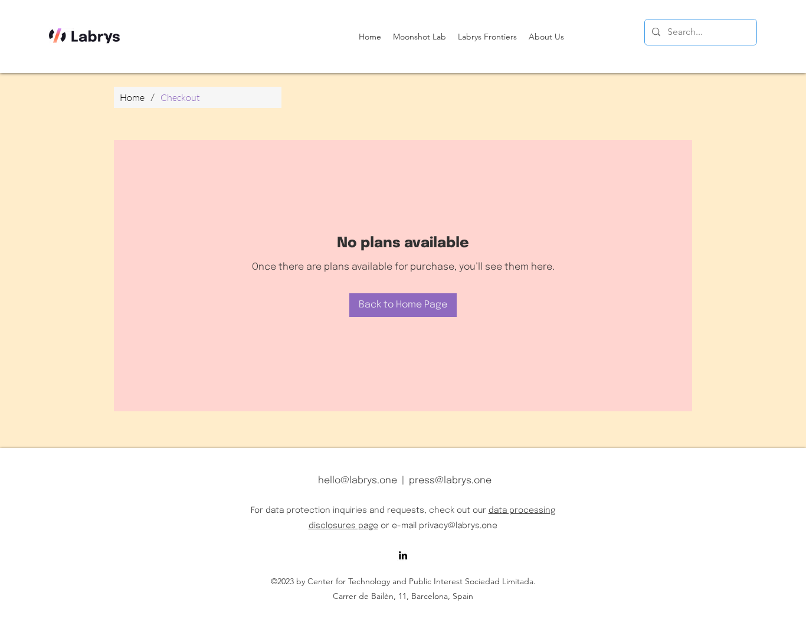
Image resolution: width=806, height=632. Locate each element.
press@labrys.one (450, 481)
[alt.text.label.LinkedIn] (403, 555)
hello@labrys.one (357, 481)
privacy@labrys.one (458, 526)
